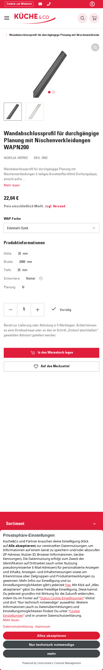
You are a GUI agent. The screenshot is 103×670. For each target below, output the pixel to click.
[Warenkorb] (94, 18)
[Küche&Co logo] (35, 18)
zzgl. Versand (55, 206)
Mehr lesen (12, 185)
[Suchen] (83, 18)
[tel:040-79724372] (48, 4)
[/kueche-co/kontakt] (40, 4)
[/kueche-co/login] (92, 4)
